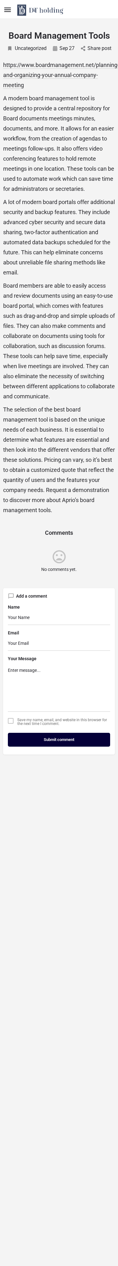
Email (13, 632)
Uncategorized (31, 48)
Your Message (22, 658)
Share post (99, 48)
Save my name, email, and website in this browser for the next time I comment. (62, 722)
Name (14, 607)
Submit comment (59, 739)
